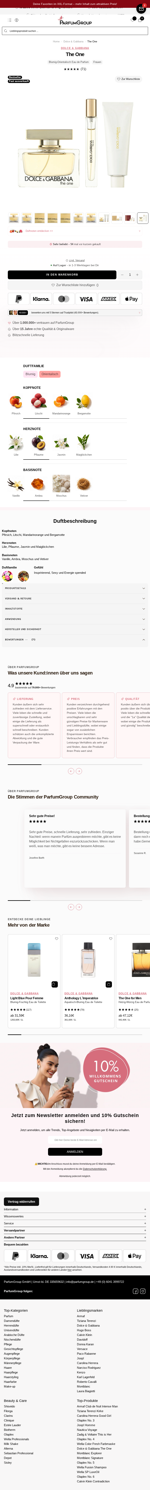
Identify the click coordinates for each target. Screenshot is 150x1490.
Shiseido (9, 1406)
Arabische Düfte (14, 1335)
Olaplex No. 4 (85, 1439)
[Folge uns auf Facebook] (135, 1291)
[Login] (16, 20)
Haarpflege (11, 1372)
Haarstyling (11, 1377)
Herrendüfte (11, 1325)
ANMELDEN (75, 1151)
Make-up (9, 1386)
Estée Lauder (12, 1425)
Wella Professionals (16, 1439)
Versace (82, 1349)
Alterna (8, 1448)
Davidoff (82, 1339)
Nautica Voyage (87, 1429)
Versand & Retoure (18, 598)
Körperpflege (12, 1358)
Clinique (9, 1420)
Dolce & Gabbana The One (94, 1448)
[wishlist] (133, 20)
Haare (8, 1367)
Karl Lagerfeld (86, 1377)
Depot (8, 1458)
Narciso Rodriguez (89, 1367)
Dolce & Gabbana (73, 41)
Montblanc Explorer (89, 1453)
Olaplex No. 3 (85, 1420)
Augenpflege (12, 1353)
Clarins (8, 1415)
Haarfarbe (10, 1381)
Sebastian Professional (18, 1453)
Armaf (81, 1316)
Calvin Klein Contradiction (93, 1481)
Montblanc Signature (90, 1458)
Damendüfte (12, 1320)
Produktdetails (15, 588)
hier (70, 1270)
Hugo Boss (84, 1330)
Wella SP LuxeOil (88, 1472)
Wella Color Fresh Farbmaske (96, 1443)
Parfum (8, 1316)
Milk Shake (11, 1443)
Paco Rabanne (86, 1353)
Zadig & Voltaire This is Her (94, 1434)
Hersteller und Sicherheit (23, 629)
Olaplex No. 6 (85, 1476)
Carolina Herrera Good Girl (94, 1415)
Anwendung (13, 619)
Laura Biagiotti (86, 1391)
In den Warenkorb (62, 274)
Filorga (8, 1411)
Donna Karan (85, 1344)
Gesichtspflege (13, 1349)
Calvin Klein (84, 1335)
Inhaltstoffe (14, 608)
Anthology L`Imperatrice (81, 998)
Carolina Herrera (87, 1363)
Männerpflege (12, 1363)
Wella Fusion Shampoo (91, 1467)
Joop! (80, 1358)
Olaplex (9, 1434)
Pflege (8, 1344)
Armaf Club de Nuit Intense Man (97, 1406)
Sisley (8, 1462)
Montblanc (83, 1386)
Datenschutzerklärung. (95, 1169)
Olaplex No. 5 (85, 1462)
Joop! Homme (86, 1425)
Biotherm (9, 1429)
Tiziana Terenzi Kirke (90, 1411)
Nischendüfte (12, 1339)
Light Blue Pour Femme (26, 998)
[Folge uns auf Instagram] (142, 1291)
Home (56, 41)
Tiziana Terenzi (86, 1320)
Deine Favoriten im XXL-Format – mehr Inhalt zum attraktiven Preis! (75, 3)
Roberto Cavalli (86, 1381)
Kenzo (81, 1372)
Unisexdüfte (11, 1330)
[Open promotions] (141, 9)
